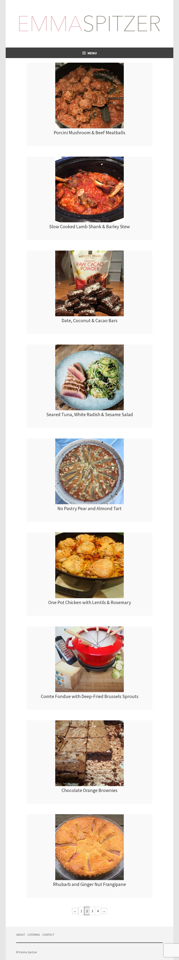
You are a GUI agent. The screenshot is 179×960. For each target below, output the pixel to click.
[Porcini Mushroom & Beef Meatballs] (89, 127)
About (20, 935)
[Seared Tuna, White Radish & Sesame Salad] (89, 409)
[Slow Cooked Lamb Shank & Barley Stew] (89, 221)
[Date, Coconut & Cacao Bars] (89, 315)
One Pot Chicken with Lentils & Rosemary (89, 602)
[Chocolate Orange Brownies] (89, 785)
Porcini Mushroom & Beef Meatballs (89, 132)
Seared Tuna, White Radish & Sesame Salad (89, 414)
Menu (92, 53)
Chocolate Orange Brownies (89, 790)
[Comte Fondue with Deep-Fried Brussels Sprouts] (89, 691)
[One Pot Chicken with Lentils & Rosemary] (89, 597)
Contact (48, 935)
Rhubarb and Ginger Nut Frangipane (89, 884)
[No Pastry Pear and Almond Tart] (89, 503)
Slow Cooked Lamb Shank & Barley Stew (89, 226)
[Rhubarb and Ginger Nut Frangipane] (89, 879)
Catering (34, 935)
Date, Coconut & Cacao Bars (89, 320)
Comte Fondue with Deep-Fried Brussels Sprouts (89, 696)
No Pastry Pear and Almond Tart (89, 508)
